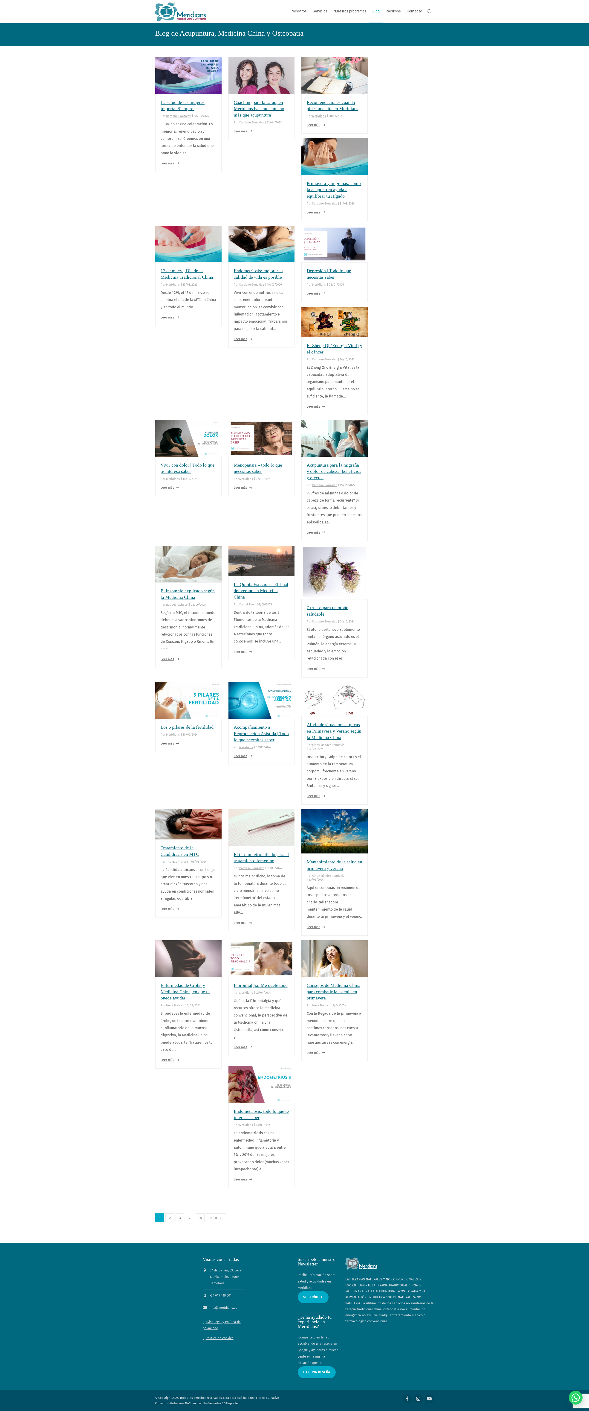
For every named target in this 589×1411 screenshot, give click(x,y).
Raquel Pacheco (177, 604)
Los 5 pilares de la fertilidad (187, 727)
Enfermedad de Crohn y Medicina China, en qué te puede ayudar (185, 991)
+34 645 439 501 (220, 1295)
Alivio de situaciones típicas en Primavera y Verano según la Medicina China (334, 731)
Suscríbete (313, 1297)
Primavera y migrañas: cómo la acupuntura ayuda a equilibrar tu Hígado (334, 190)
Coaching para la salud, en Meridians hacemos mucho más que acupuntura (259, 108)
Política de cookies (220, 1338)
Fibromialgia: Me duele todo (261, 985)
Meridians (319, 116)
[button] (576, 1398)
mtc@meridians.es (223, 1308)
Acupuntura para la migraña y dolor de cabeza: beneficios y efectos (334, 471)
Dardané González (178, 116)
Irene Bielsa (174, 1005)
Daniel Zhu (246, 604)
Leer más (167, 163)
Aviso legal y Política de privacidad (222, 1325)
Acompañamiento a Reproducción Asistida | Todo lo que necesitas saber (261, 733)
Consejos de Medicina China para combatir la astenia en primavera (333, 991)
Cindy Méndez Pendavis (328, 745)
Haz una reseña (316, 1372)
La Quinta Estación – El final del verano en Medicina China (261, 590)
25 (200, 1218)
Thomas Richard (177, 861)
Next (213, 1218)
